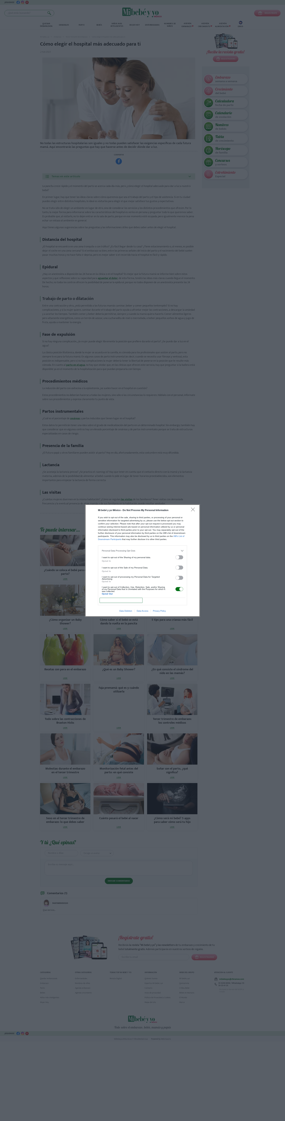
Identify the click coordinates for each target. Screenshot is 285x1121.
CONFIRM (121, 600)
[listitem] (142, 550)
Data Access (142, 611)
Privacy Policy (159, 611)
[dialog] (142, 561)
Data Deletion (125, 611)
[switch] (179, 557)
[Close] (194, 510)
